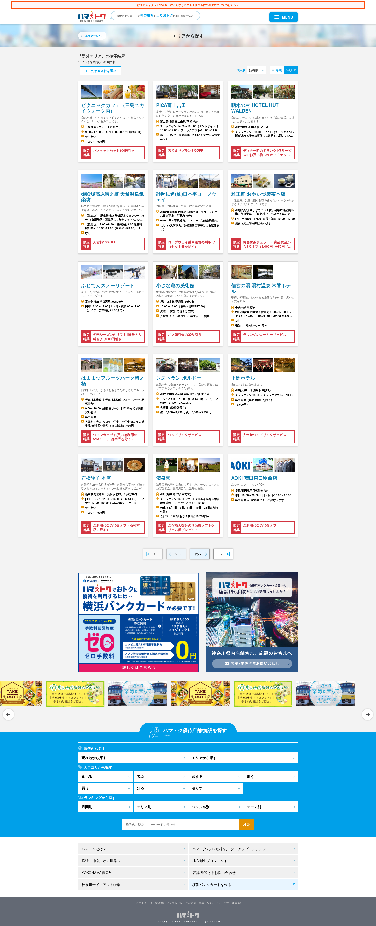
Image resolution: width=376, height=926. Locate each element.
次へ (198, 554)
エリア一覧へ (93, 36)
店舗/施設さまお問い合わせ (214, 872)
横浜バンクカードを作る (211, 884)
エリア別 (144, 806)
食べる (87, 776)
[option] (188, 693)
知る (140, 788)
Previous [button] (8, 714)
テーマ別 (254, 806)
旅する (197, 776)
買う (85, 788)
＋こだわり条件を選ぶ (100, 70)
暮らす (197, 788)
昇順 (279, 70)
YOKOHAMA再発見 (97, 872)
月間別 (87, 806)
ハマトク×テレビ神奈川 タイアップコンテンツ (229, 848)
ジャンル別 (201, 806)
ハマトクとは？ (94, 848)
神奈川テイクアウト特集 (101, 884)
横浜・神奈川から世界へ (101, 860)
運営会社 (237, 903)
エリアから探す (204, 757)
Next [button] (367, 714)
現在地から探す (94, 757)
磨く (250, 776)
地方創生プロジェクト (210, 860)
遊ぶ (140, 776)
